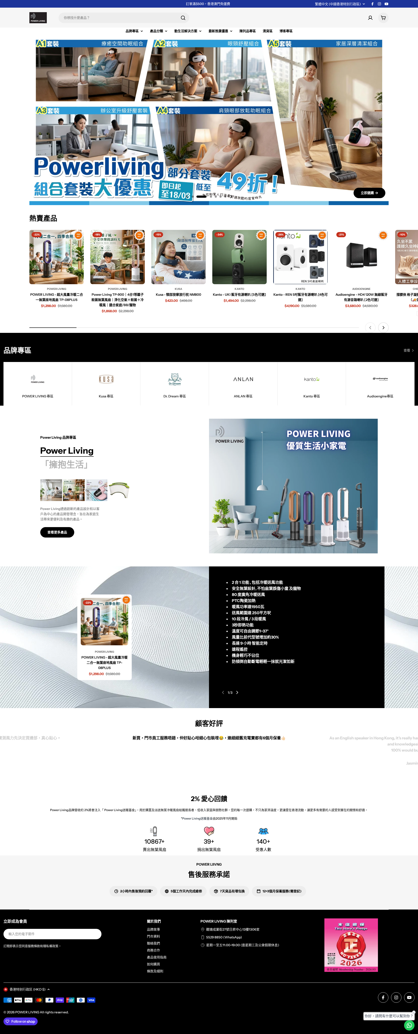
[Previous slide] (187, 196)
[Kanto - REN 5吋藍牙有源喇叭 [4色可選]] (300, 257)
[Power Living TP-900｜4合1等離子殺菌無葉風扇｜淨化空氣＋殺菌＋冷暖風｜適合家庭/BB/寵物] (117, 257)
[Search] (183, 17)
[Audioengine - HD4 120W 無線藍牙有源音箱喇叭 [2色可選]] (361, 257)
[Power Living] (293, 486)
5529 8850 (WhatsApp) (224, 937)
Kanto (239, 288)
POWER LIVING (27, 1012)
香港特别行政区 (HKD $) (28, 989)
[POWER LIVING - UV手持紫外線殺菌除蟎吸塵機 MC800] (96, 490)
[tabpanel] (113, 508)
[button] (193, 197)
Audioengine (361, 288)
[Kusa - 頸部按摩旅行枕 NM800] (178, 257)
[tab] (67, 450)
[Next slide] (231, 196)
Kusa (178, 288)
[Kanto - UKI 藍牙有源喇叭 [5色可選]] (239, 257)
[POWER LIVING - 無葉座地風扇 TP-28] (51, 490)
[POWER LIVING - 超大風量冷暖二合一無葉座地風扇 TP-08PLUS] (56, 257)
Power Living (56, 288)
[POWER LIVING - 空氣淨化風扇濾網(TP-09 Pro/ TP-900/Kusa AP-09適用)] (119, 490)
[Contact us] (409, 1025)
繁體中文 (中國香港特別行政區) (338, 4)
